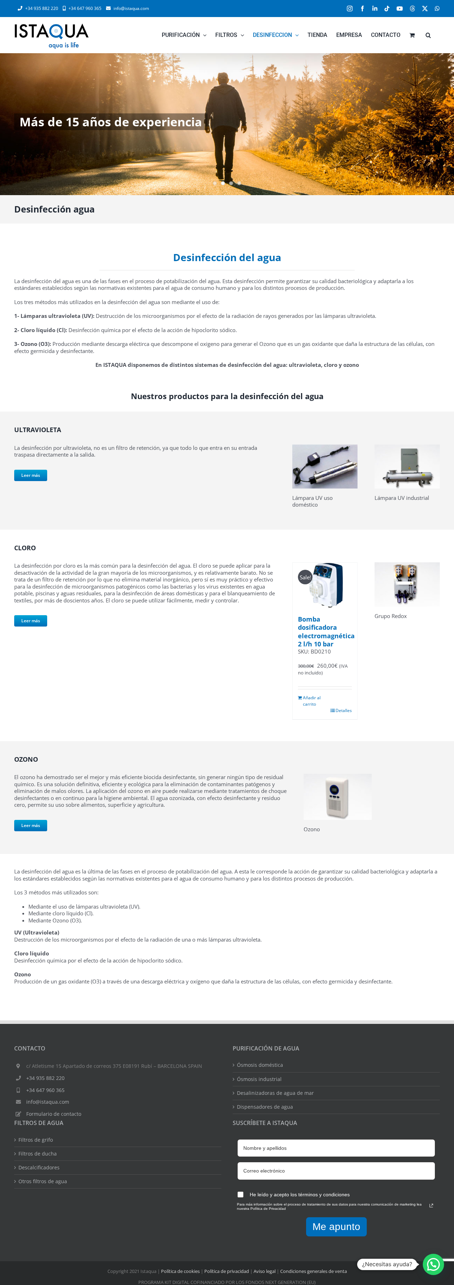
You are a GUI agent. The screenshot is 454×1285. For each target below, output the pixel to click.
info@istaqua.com (131, 8)
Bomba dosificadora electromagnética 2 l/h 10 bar (326, 631)
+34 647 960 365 (45, 1090)
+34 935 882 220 (45, 1078)
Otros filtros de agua (42, 1181)
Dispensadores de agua (265, 1107)
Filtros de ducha (37, 1154)
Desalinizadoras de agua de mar (275, 1093)
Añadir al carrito (312, 701)
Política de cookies (180, 1271)
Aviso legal (265, 1271)
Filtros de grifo (35, 1140)
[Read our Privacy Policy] (431, 1205)
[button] (428, 35)
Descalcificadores (39, 1167)
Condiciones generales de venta (313, 1271)
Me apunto (336, 1226)
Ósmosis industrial (259, 1079)
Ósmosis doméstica (260, 1065)
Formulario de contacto (53, 1113)
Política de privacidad (226, 1271)
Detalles (344, 710)
